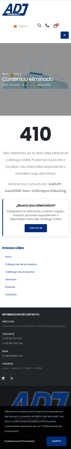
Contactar (35, 228)
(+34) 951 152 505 (12, 338)
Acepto (56, 441)
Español (22, 26)
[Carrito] (55, 26)
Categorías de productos (21, 264)
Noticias (10, 287)
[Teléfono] (47, 26)
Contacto (11, 294)
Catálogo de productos (19, 272)
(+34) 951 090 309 (12, 343)
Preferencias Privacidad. (20, 441)
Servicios (10, 279)
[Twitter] (12, 378)
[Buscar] (39, 26)
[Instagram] (3, 378)
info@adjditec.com (12, 355)
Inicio (5, 74)
